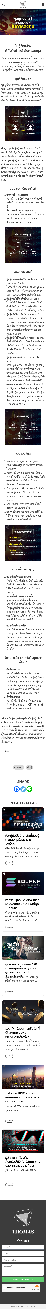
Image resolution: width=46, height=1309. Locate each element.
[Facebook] (17, 789)
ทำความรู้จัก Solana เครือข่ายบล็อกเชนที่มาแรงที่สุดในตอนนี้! (22, 903)
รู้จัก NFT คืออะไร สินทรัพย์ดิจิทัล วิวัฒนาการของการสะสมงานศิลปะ (22, 1161)
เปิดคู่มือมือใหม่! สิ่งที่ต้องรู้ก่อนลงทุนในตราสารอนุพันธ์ (22, 839)
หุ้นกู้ (30, 767)
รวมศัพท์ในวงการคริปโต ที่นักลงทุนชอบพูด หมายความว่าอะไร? (22, 1032)
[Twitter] (23, 789)
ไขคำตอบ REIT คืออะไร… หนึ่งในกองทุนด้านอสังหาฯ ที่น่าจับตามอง (22, 1097)
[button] (3, 5)
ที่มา (7, 751)
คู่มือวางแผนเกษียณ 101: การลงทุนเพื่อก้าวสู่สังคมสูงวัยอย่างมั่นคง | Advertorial (21, 970)
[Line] (29, 789)
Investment (9, 863)
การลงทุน (19, 767)
